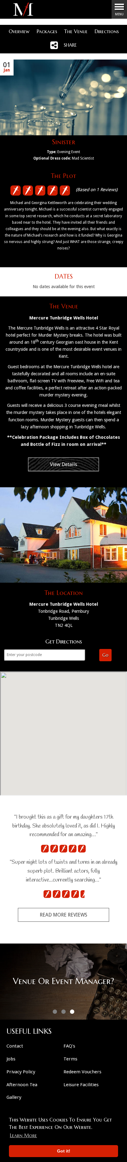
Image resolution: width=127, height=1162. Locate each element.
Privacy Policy (20, 1072)
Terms (70, 1059)
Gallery (13, 1097)
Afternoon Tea (21, 1084)
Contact (14, 1046)
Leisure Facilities (81, 1084)
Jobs (10, 1059)
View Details (63, 464)
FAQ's (69, 1046)
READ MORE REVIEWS (63, 915)
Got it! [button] (63, 1150)
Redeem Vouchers (82, 1072)
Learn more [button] (23, 1135)
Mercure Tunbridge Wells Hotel (63, 317)
